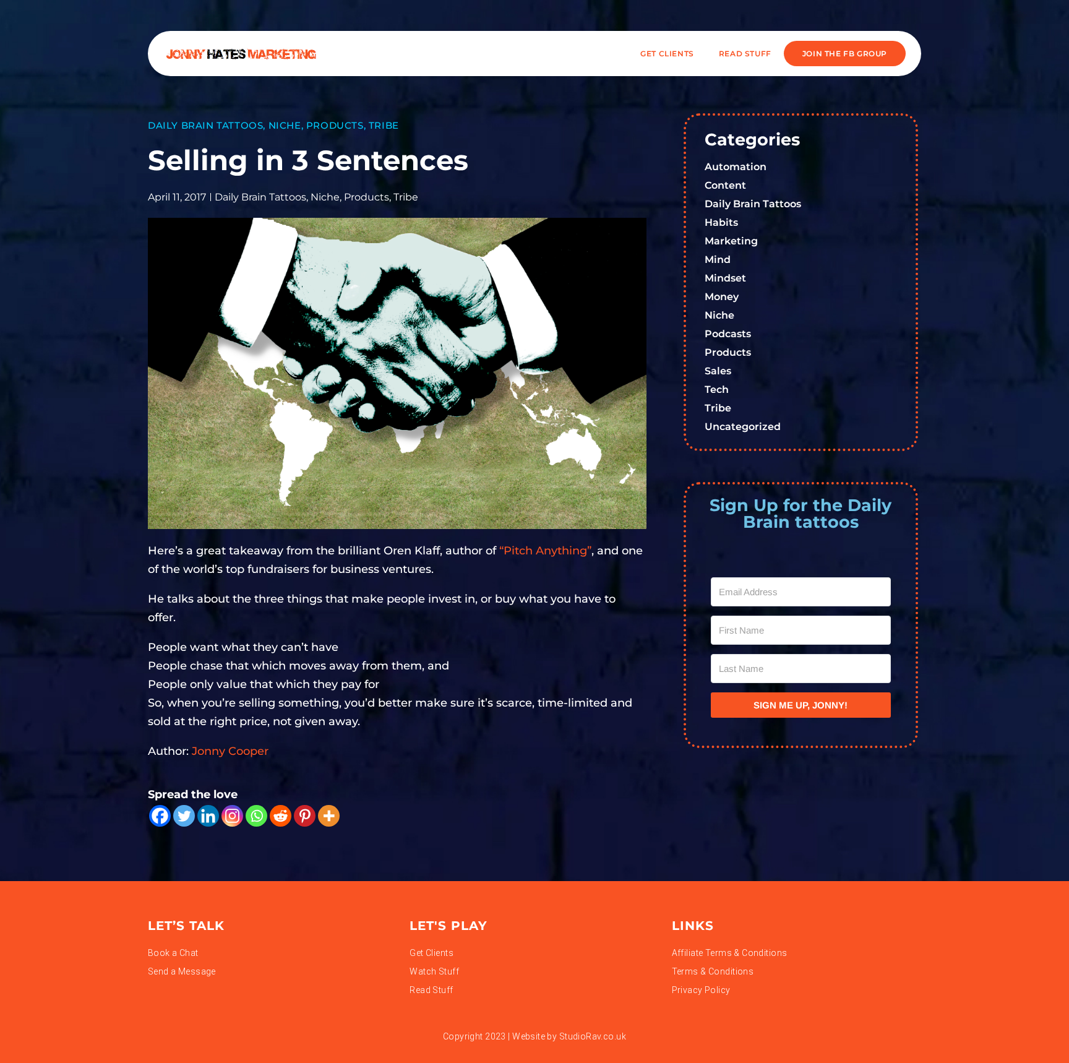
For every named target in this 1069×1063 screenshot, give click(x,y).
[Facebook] (160, 816)
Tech (717, 389)
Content (725, 185)
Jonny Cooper (230, 751)
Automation (735, 167)
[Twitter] (184, 816)
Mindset (725, 278)
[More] (329, 816)
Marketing (731, 241)
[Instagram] (232, 816)
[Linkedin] (208, 816)
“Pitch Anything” (545, 550)
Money (722, 297)
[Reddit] (280, 816)
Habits (721, 222)
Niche (284, 125)
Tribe (384, 125)
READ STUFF (745, 53)
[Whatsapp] (256, 816)
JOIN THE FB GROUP (844, 53)
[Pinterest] (305, 816)
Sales (718, 371)
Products (335, 125)
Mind (718, 259)
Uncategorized (743, 427)
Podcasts (728, 334)
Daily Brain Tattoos (205, 125)
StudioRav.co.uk (592, 1036)
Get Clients (667, 53)
